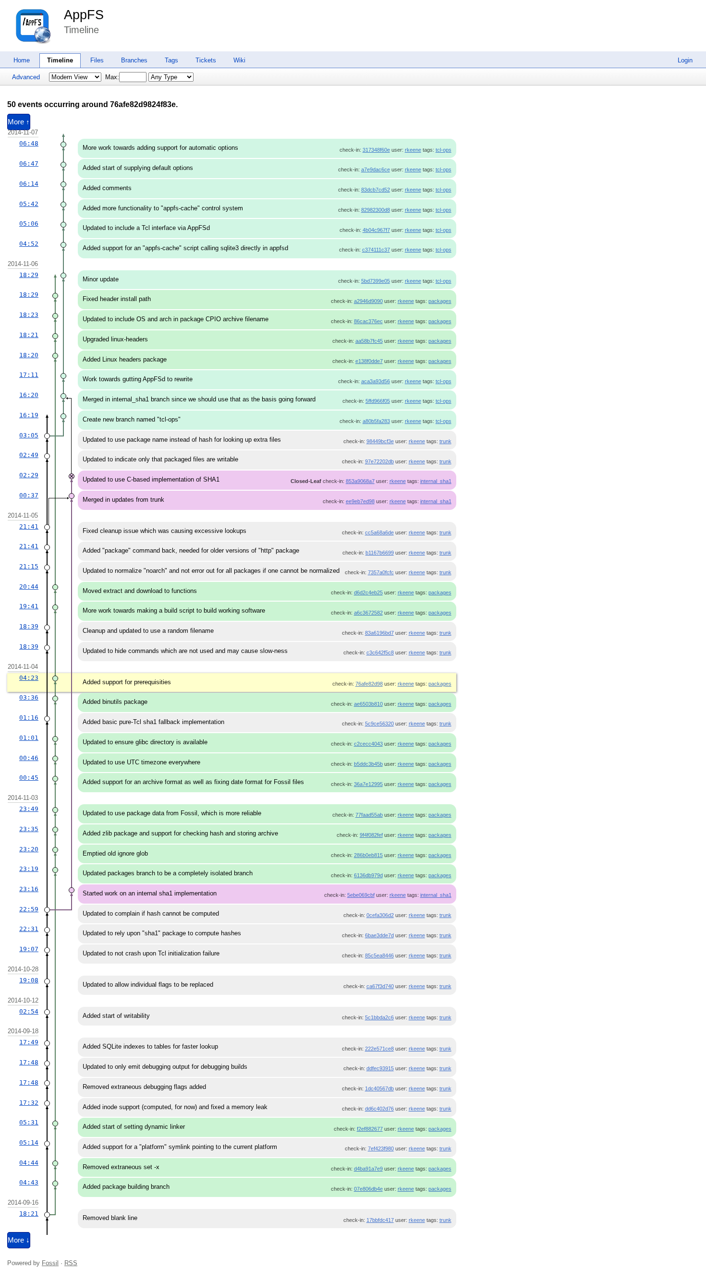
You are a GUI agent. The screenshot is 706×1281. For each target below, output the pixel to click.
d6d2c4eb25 (368, 592)
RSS (70, 1263)
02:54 (28, 1011)
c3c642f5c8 (380, 652)
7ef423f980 (381, 1148)
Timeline (60, 60)
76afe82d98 (369, 684)
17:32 (28, 1102)
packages (439, 301)
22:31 (28, 928)
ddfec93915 (380, 1068)
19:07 (28, 949)
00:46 (28, 757)
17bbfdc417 (380, 1220)
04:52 (28, 243)
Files (97, 60)
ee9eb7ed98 (360, 501)
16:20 (28, 395)
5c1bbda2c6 (379, 1017)
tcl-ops (443, 150)
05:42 (28, 203)
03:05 (28, 435)
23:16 (28, 889)
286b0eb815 (368, 855)
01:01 (28, 737)
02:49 (28, 455)
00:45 (28, 777)
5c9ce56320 (379, 723)
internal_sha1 (435, 481)
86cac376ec (368, 321)
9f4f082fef (371, 835)
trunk (445, 441)
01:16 (28, 717)
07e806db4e (368, 1189)
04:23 (28, 677)
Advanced (26, 77)
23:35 (28, 829)
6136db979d (368, 875)
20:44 (28, 586)
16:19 (28, 415)
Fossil (50, 1263)
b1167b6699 (379, 553)
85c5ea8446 (379, 955)
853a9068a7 (360, 481)
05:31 (28, 1122)
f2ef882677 (370, 1129)
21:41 (28, 526)
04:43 (28, 1182)
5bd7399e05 (375, 281)
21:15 (28, 566)
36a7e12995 (368, 784)
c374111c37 (376, 250)
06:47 (28, 163)
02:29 (28, 475)
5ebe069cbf (361, 895)
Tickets (205, 60)
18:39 (28, 626)
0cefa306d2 (380, 915)
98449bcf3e (380, 441)
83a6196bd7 (379, 633)
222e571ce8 (379, 1048)
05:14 (28, 1142)
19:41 (28, 606)
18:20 (28, 355)
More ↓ (19, 1240)
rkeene (413, 150)
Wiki (239, 60)
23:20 (28, 849)
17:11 (28, 374)
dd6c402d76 (379, 1109)
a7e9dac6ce (375, 169)
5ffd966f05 (377, 401)
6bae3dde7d (379, 935)
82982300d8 (375, 210)
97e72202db (379, 461)
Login (685, 60)
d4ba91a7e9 (368, 1169)
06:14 (28, 183)
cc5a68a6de (379, 532)
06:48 (28, 143)
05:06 (28, 223)
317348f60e (376, 150)
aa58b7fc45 (369, 341)
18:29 (28, 274)
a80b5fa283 (376, 421)
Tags (171, 60)
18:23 (28, 314)
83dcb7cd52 (375, 190)
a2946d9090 (368, 301)
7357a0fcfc (381, 572)
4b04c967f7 (376, 230)
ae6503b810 (368, 704)
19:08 (28, 980)
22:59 (28, 909)
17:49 (28, 1042)
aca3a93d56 (375, 381)
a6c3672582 (368, 613)
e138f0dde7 (369, 361)
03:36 (28, 697)
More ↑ (19, 122)
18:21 (28, 334)
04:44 (28, 1162)
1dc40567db (379, 1088)
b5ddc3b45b (368, 764)
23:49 (28, 808)
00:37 (28, 495)
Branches (134, 60)
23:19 (28, 868)
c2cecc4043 (368, 744)
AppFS (84, 15)
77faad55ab (369, 815)
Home (21, 60)
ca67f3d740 (380, 986)
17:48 (28, 1062)
